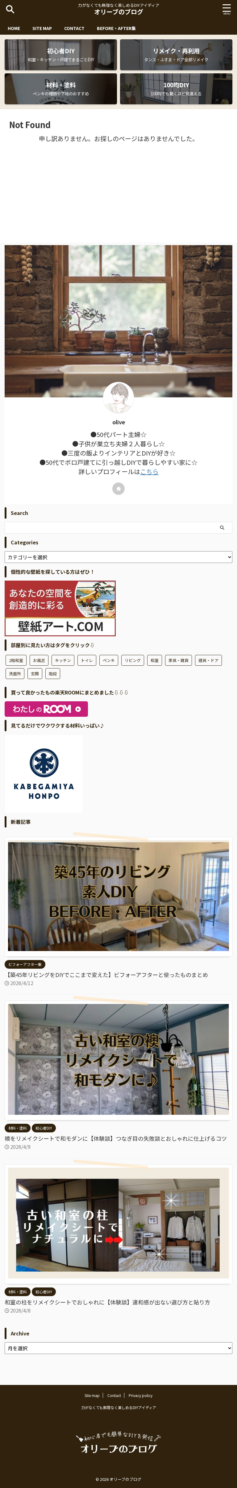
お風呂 (39, 660)
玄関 (35, 674)
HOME (14, 28)
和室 (155, 660)
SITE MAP (42, 28)
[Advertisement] (118, 192)
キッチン (63, 660)
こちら (149, 471)
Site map (92, 1395)
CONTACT (74, 28)
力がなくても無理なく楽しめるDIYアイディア (118, 1407)
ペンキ (109, 660)
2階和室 (16, 660)
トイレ (87, 660)
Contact (114, 1395)
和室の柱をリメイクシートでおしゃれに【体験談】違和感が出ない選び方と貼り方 (107, 1302)
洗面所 (15, 674)
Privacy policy (140, 1395)
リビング (133, 660)
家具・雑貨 (178, 660)
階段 (53, 674)
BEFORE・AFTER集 (116, 28)
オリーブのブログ (118, 11)
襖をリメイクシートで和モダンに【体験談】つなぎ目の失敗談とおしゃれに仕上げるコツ (116, 1138)
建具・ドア (208, 660)
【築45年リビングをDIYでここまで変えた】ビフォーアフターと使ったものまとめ (106, 975)
